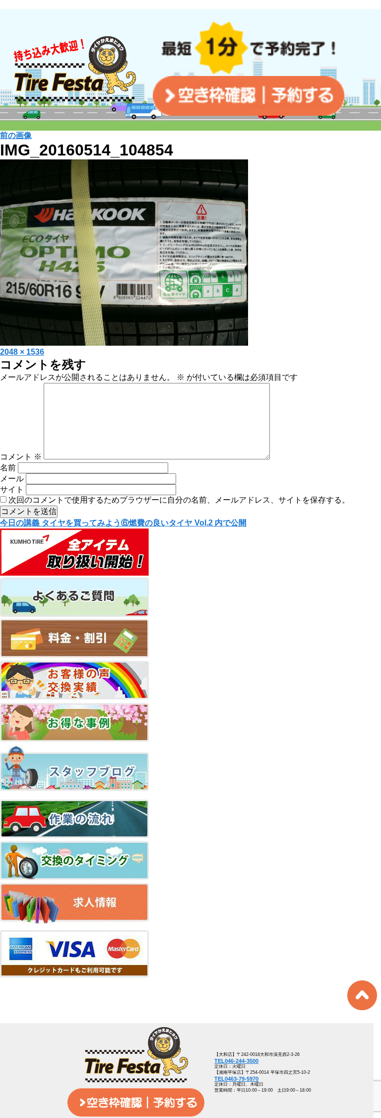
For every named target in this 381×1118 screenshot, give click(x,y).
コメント (21, 456)
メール (12, 478)
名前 (8, 467)
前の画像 (16, 135)
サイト (12, 489)
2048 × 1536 (22, 352)
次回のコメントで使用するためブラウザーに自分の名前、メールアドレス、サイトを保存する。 (179, 500)
